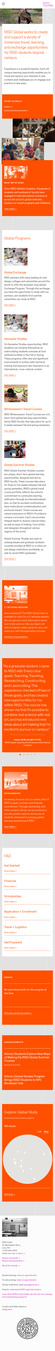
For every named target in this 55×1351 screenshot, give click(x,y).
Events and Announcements (15, 110)
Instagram (6, 1309)
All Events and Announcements (17, 1013)
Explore (7, 107)
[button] (34, 1180)
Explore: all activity (10, 1258)
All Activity (8, 1194)
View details (9, 209)
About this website (10, 1265)
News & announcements (12, 1261)
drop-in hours (17, 1253)
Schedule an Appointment (15, 637)
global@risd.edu (31, 1285)
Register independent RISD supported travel (21, 1289)
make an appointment (26, 1275)
